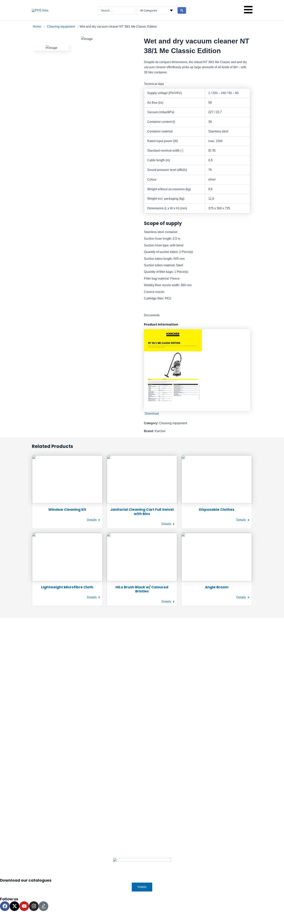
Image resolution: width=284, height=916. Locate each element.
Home (37, 26)
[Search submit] (182, 10)
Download (151, 413)
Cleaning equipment (61, 26)
